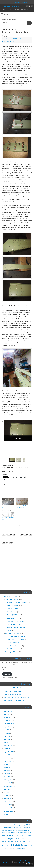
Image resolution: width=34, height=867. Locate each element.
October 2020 (8, 720)
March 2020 (7, 742)
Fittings (17, 830)
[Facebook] (26, 6)
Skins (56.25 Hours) (13, 618)
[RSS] (31, 6)
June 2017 (7, 795)
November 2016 (8, 811)
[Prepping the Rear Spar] (8, 501)
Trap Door (24, 845)
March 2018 (7, 776)
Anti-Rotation (16, 827)
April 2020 (7, 739)
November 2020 (8, 717)
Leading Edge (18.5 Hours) (15, 624)
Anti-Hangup (10, 827)
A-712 (12, 824)
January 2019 (8, 764)
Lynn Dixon (7, 39)
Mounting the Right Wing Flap (12, 694)
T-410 (9, 841)
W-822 (6, 848)
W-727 (3, 848)
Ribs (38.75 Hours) (12, 608)
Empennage (25, 2)
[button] (12, 460)
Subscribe (7, 674)
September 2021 (9, 711)
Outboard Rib (16, 835)
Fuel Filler (7, 832)
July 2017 (6, 792)
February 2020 (8, 745)
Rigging (6, 838)
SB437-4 (27, 838)
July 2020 (6, 730)
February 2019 (8, 761)
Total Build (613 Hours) (10, 596)
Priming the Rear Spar (8, 534)
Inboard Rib (24, 832)
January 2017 (8, 805)
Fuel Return (14, 832)
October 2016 (8, 814)
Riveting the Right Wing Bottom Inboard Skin (17, 697)
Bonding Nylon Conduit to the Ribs (14, 700)
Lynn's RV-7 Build (10, 7)
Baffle (20, 827)
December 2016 (8, 808)
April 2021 (7, 714)
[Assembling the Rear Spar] (8, 513)
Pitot (21, 835)
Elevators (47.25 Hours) (14, 646)
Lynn (7, 525)
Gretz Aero (19, 832)
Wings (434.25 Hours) (11, 599)
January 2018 (8, 783)
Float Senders (23, 830)
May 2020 (7, 736)
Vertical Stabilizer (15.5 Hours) (16, 639)
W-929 (10, 848)
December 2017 (8, 786)
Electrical (10, 830)
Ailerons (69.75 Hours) (13, 615)
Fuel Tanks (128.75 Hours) (15, 621)
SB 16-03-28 (21, 839)
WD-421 (14, 848)
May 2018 (7, 770)
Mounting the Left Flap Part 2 (12, 688)
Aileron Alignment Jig (19, 825)
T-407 (6, 841)
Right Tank (13, 838)
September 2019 (9, 752)
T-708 (15, 841)
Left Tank (9, 835)
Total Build (17, 2)
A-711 (9, 824)
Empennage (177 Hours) (12, 633)
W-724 (30, 845)
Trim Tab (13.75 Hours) (14, 649)
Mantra (21, 862)
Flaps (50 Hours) (12, 612)
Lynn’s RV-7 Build (7, 862)
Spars (13, 42)
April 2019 (7, 755)
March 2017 (7, 798)
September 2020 (9, 723)
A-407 (6, 824)
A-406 (3, 824)
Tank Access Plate (25, 841)
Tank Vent (5, 845)
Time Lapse (15, 844)
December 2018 (8, 767)
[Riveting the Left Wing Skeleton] (22, 501)
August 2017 (7, 789)
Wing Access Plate (20, 848)
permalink (4, 527)
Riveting (17, 525)
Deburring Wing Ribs (26, 534)
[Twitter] (29, 6)
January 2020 (8, 748)
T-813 (17, 841)
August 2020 (7, 727)
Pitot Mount (24, 835)
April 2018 (7, 773)
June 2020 (7, 733)
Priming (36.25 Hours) (11, 652)
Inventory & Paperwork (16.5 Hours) (17, 602)
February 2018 (8, 780)
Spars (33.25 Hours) (13, 605)
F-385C (13, 830)
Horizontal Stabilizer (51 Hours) (16, 636)
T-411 (12, 841)
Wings (31, 2)
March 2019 (7, 758)
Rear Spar (11, 525)
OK (29, 23)
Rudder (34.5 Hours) (13, 642)
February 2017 (8, 801)
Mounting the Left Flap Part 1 (12, 691)
